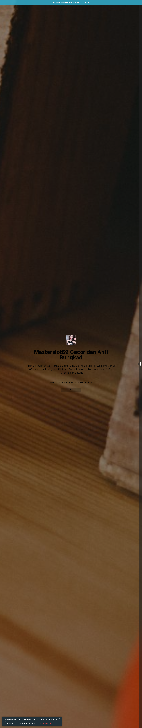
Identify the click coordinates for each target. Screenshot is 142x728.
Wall (140, 364)
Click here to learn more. (45, 723)
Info (70, 390)
